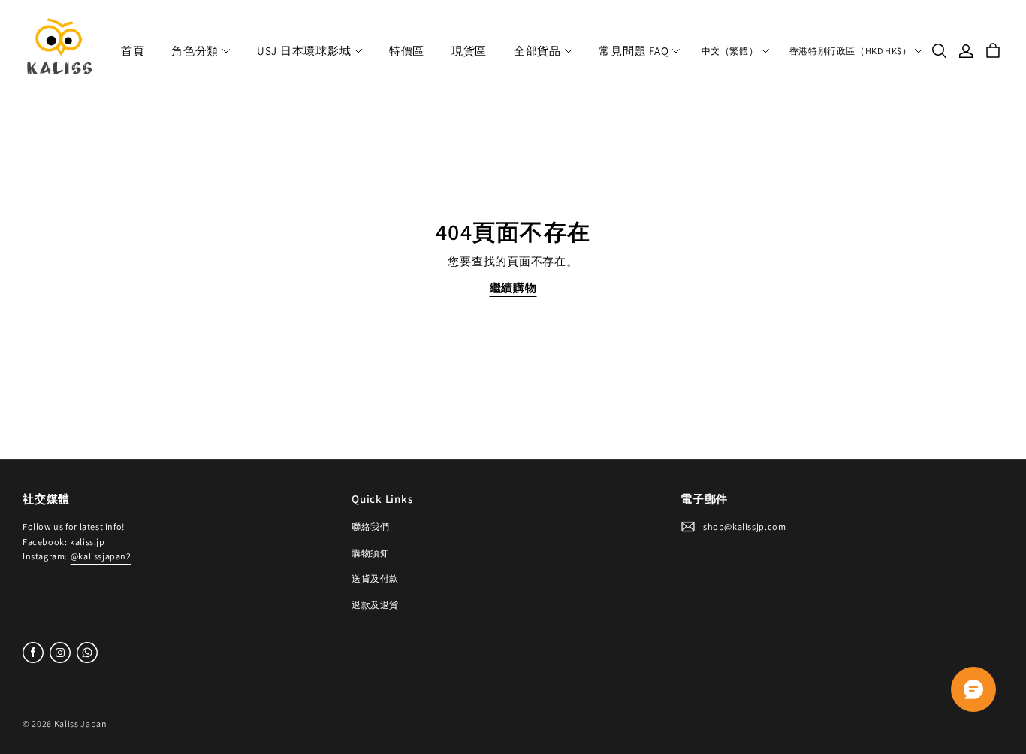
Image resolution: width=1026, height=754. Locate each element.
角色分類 (195, 51)
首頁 (133, 51)
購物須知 (370, 553)
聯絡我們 (370, 526)
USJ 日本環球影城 (304, 51)
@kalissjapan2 (101, 556)
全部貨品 (537, 51)
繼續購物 (513, 287)
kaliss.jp (87, 541)
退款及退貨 (375, 604)
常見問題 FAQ (633, 51)
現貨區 (469, 51)
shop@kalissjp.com (744, 526)
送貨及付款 (375, 578)
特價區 (406, 51)
